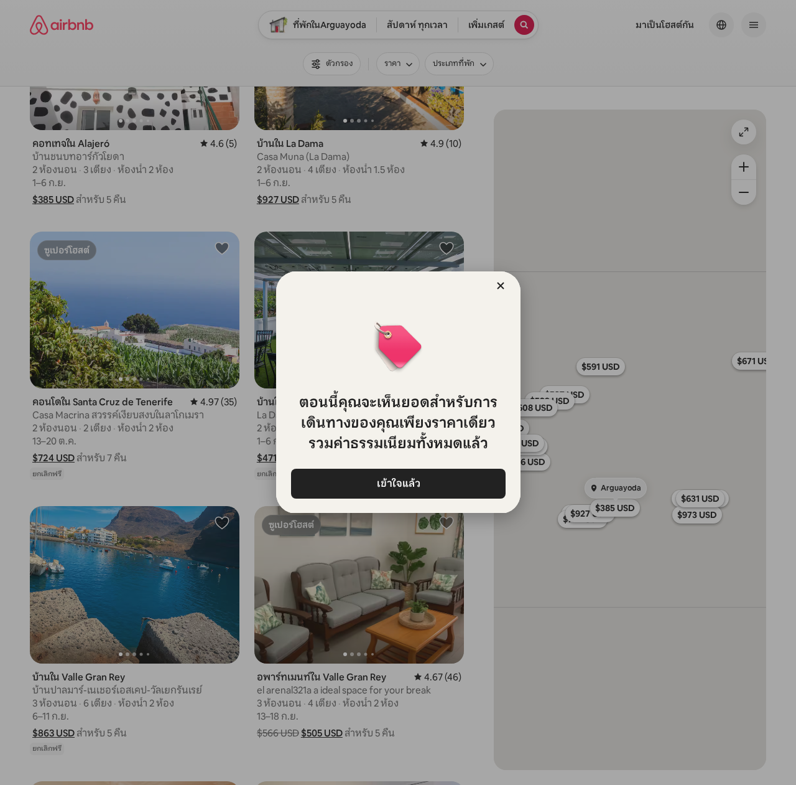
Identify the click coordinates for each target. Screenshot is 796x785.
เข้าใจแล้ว (398, 483)
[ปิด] (501, 286)
